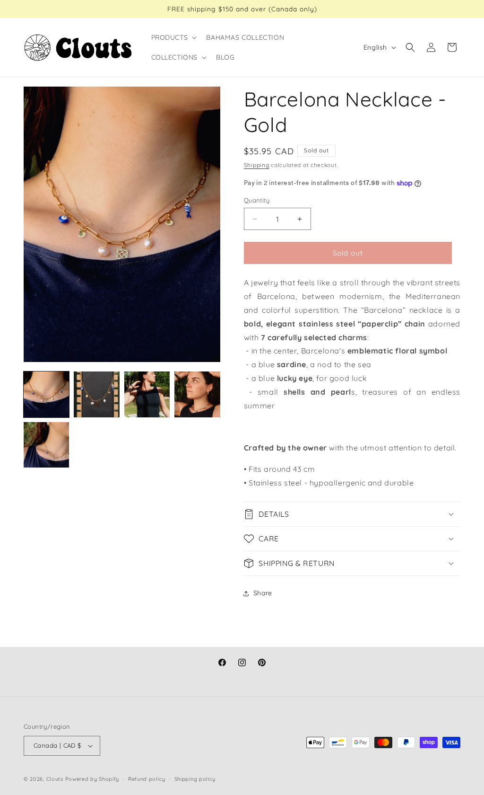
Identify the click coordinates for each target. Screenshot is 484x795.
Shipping (256, 164)
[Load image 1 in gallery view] (46, 394)
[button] (173, 37)
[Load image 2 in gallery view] (96, 394)
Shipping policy (195, 779)
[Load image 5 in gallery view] (46, 445)
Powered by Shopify (92, 779)
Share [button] (262, 593)
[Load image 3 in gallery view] (147, 394)
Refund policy (146, 779)
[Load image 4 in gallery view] (197, 394)
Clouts (55, 779)
